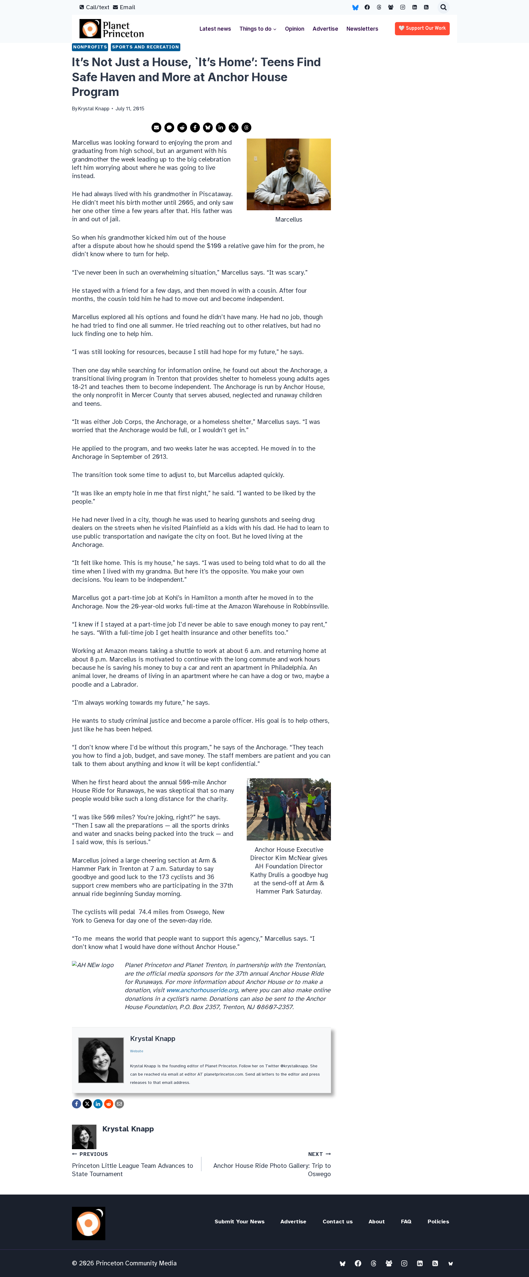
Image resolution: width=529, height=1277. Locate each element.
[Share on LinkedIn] (221, 127)
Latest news (215, 29)
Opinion (294, 29)
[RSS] (426, 7)
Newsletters (362, 29)
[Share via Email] (156, 127)
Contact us (338, 1221)
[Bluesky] (355, 7)
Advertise (325, 29)
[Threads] (379, 7)
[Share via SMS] (169, 127)
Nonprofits (90, 47)
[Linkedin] (414, 7)
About (377, 1221)
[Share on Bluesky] (208, 127)
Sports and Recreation (145, 47)
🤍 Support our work (422, 28)
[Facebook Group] (391, 7)
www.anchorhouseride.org (202, 990)
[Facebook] (367, 7)
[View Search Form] (443, 7)
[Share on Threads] (246, 127)
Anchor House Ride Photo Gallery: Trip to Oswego (272, 1164)
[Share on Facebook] (195, 127)
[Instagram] (403, 7)
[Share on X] (233, 127)
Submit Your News (239, 1221)
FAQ (406, 1221)
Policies (438, 1221)
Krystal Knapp (152, 1039)
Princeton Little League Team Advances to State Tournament (132, 1164)
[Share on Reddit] (182, 127)
